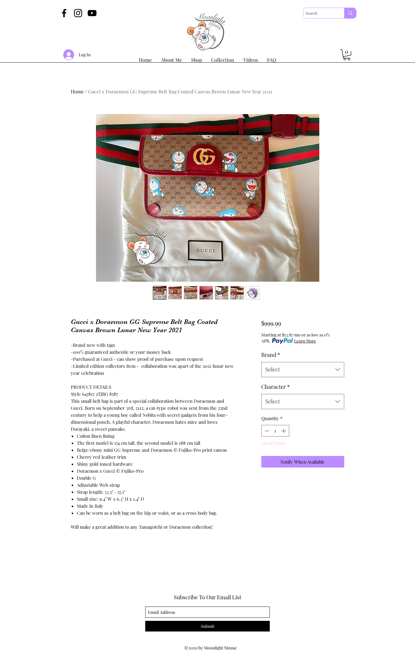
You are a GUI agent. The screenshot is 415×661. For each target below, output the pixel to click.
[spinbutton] (275, 431)
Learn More (305, 341)
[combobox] (302, 369)
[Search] (350, 13)
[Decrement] (266, 431)
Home (77, 91)
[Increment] (284, 431)
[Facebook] (64, 13)
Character (275, 386)
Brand (270, 354)
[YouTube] (92, 13)
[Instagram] (78, 13)
